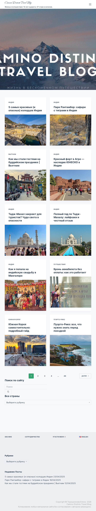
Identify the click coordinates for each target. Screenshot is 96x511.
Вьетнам (12, 154)
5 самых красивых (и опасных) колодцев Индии (29, 476)
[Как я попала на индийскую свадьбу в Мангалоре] (25, 295)
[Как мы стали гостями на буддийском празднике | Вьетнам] (25, 185)
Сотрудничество (32, 437)
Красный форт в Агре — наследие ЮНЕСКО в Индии (69, 162)
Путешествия (59, 264)
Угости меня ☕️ (59, 437)
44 (65, 376)
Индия (11, 102)
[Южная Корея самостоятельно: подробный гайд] (25, 350)
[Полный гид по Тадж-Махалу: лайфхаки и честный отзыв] (70, 240)
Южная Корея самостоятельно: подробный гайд (19, 327)
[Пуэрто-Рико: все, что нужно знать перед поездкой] (70, 350)
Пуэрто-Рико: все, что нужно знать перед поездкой (68, 327)
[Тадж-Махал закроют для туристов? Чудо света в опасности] (25, 240)
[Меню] (90, 4)
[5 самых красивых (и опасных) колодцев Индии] (25, 130)
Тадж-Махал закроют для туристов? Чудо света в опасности (25, 217)
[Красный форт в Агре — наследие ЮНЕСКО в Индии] (70, 185)
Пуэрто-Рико (59, 319)
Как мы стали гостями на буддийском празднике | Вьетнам (24, 162)
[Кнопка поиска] (8, 391)
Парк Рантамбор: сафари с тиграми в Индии (27, 480)
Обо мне (8, 437)
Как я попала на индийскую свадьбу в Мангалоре (22, 272)
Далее (84, 376)
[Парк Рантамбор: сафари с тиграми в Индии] (70, 130)
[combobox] (26, 386)
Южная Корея (14, 319)
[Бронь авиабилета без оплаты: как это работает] (70, 292)
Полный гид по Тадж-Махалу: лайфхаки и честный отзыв (67, 217)
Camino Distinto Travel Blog (18, 3)
